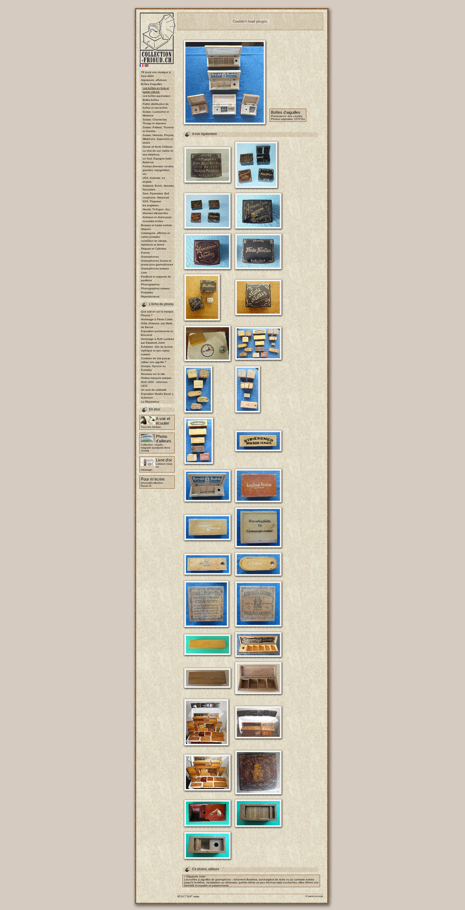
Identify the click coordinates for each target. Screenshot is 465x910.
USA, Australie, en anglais (154, 179)
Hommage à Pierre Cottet (156, 319)
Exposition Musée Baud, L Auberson (157, 395)
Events (145, 252)
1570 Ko (299, 119)
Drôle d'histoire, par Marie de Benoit (156, 325)
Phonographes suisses (155, 288)
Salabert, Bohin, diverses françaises (158, 187)
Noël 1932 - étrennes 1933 (154, 384)
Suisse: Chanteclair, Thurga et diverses (155, 121)
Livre (144, 272)
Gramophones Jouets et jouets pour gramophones (157, 262)
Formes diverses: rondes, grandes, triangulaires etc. (158, 170)
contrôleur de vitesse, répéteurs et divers (154, 242)
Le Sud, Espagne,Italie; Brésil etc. (157, 160)
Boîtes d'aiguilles (151, 84)
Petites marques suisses (156, 377)
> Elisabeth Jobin (195, 876)
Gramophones (150, 256)
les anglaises (151, 205)
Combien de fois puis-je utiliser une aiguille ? (155, 360)
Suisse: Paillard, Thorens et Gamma (158, 129)
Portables (147, 292)
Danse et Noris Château (157, 146)
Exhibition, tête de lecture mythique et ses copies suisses (157, 350)
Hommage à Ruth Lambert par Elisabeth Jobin (157, 340)
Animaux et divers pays (157, 217)
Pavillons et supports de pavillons (156, 278)
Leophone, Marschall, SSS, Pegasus (156, 199)
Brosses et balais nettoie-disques (156, 227)
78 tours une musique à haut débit (156, 74)
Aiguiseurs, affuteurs (154, 80)
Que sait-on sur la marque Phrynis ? (157, 313)
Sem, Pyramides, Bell (156, 193)
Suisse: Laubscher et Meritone (156, 113)
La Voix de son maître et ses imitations (158, 152)
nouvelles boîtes (153, 221)
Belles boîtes (151, 99)
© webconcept (314, 896)
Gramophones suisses (155, 268)
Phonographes (150, 284)
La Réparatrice (150, 401)
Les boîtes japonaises (156, 95)
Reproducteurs (150, 296)
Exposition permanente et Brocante (157, 333)
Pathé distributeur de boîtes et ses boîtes (156, 105)
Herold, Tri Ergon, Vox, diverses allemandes (157, 211)
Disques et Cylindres (153, 248)
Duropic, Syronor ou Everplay (153, 368)
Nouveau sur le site (153, 373)
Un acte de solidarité (154, 389)
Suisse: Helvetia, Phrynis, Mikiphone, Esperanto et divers (158, 139)
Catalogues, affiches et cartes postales (155, 235)
